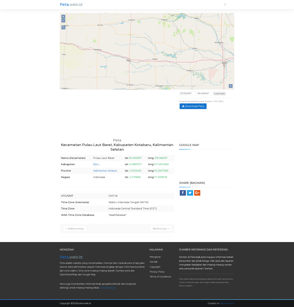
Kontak (153, 261)
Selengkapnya (107, 287)
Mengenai (155, 257)
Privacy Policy (157, 271)
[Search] (225, 4)
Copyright (155, 266)
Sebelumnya (75, 228)
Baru (96, 164)
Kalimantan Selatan (105, 170)
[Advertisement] (117, 112)
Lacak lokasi (219, 93)
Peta (71, 4)
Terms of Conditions (160, 276)
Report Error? (227, 303)
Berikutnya (160, 228)
